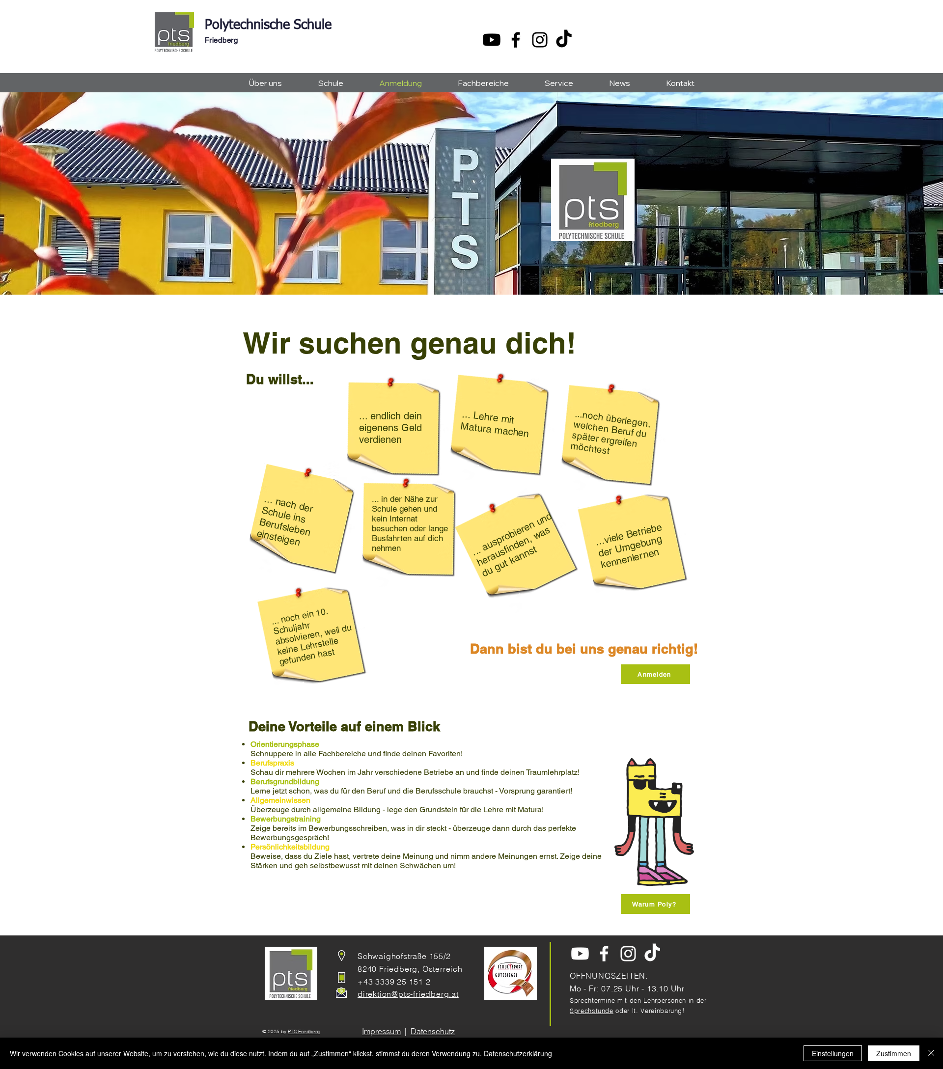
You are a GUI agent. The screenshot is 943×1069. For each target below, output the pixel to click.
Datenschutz (433, 1031)
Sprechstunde (591, 1010)
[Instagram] (539, 39)
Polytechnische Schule (268, 25)
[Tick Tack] (652, 953)
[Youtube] (491, 39)
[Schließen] (931, 1053)
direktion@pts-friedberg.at (408, 994)
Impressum (381, 1031)
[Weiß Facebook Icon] (604, 953)
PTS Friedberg (304, 1031)
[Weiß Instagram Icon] (628, 953)
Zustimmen (893, 1053)
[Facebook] (515, 39)
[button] (265, 83)
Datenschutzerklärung (518, 1053)
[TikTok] (564, 39)
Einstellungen (833, 1053)
